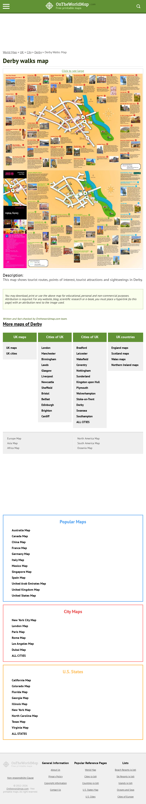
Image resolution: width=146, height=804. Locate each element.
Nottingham (83, 370)
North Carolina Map (25, 716)
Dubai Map (19, 650)
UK (22, 52)
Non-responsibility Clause (20, 777)
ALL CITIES (83, 422)
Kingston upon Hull (88, 382)
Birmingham (48, 359)
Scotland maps (120, 353)
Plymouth (82, 388)
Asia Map (12, 443)
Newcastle (47, 382)
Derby (38, 52)
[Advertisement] (73, 32)
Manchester (48, 353)
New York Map (21, 710)
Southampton (84, 416)
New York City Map (24, 620)
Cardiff (45, 416)
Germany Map (21, 554)
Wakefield (82, 359)
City (29, 52)
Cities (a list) (90, 776)
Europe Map (14, 438)
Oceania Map (84, 448)
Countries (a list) (90, 783)
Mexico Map (20, 566)
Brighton (46, 410)
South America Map (88, 443)
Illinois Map (19, 704)
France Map (19, 548)
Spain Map (18, 577)
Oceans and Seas (125, 789)
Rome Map (19, 638)
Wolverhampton (85, 393)
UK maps (11, 348)
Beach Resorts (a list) (125, 769)
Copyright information (55, 783)
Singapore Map (22, 572)
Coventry (81, 365)
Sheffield (46, 388)
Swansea (81, 410)
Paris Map (18, 632)
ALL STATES (19, 733)
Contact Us (55, 789)
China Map (19, 542)
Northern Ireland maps (124, 365)
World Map (10, 52)
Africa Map (13, 448)
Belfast (45, 399)
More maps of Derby (22, 324)
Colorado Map (21, 686)
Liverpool (47, 376)
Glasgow (46, 370)
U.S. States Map (90, 789)
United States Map (24, 595)
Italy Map (18, 560)
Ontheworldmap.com (17, 788)
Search (138, 6)
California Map (21, 680)
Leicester (81, 353)
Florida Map (20, 692)
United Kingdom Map (26, 589)
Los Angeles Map (23, 643)
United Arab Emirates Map (29, 583)
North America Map (88, 438)
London (45, 348)
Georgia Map (20, 698)
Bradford (81, 348)
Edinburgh (47, 405)
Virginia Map (20, 727)
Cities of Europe (125, 796)
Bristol (45, 393)
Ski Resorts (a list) (125, 776)
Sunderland (83, 376)
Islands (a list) (125, 783)
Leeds (44, 365)
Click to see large (73, 71)
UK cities (11, 353)
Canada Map (20, 536)
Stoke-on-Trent (85, 399)
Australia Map (21, 530)
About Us (55, 769)
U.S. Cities (90, 796)
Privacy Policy (55, 776)
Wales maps (118, 359)
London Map (20, 626)
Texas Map (18, 722)
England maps (119, 348)
